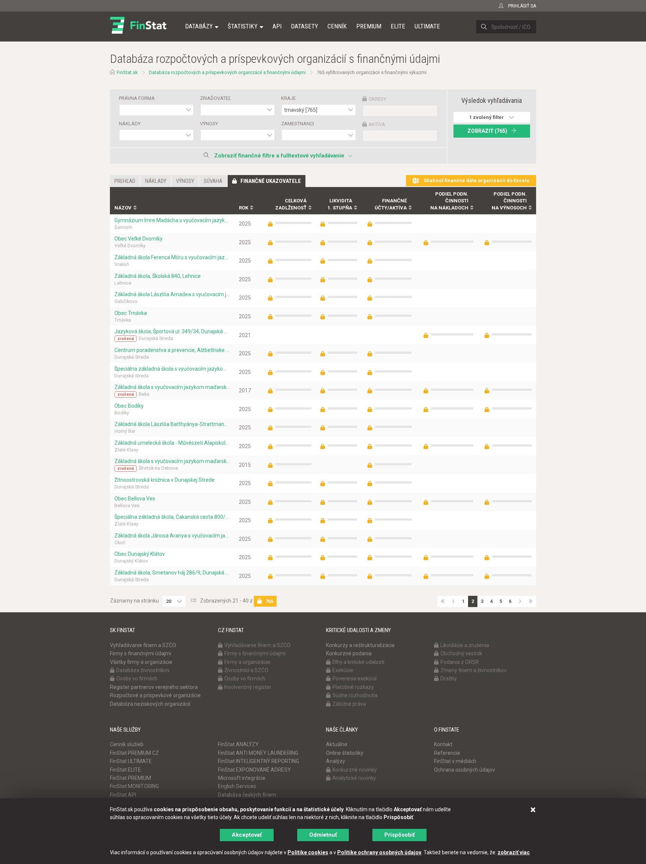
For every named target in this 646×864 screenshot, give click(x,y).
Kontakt (443, 744)
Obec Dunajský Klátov (139, 554)
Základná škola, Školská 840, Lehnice (157, 276)
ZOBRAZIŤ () (487, 131)
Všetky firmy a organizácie (141, 662)
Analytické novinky (354, 778)
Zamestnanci (297, 123)
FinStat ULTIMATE (131, 761)
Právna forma (137, 98)
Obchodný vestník (461, 653)
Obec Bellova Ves (134, 499)
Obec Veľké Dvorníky (138, 239)
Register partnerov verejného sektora (154, 687)
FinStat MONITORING (134, 786)
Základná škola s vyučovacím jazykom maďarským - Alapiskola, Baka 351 (172, 387)
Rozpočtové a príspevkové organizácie (155, 695)
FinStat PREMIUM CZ (134, 753)
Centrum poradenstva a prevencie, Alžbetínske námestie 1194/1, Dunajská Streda (172, 350)
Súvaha (213, 181)
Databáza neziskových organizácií (150, 704)
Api (277, 26)
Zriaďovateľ (215, 98)
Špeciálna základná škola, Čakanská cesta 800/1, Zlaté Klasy (172, 517)
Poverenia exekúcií (354, 678)
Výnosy (209, 123)
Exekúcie (342, 670)
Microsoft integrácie (241, 778)
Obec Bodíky (129, 406)
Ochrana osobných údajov (464, 770)
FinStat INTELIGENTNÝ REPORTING (258, 761)
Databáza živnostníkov (143, 670)
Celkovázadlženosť (291, 204)
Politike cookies (307, 852)
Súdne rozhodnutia (355, 695)
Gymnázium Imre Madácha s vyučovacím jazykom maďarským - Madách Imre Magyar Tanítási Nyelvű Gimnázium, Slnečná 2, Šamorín (172, 220)
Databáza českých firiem (247, 795)
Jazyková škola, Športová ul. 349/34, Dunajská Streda (172, 331)
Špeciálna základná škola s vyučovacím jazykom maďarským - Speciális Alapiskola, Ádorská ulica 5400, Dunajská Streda (172, 369)
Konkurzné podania (349, 653)
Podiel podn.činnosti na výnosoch (509, 201)
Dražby (448, 678)
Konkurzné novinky (354, 770)
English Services (237, 786)
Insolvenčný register (247, 687)
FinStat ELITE (125, 770)
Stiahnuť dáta (475, 180)
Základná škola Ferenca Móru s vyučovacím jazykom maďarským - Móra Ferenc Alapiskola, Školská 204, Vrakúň (172, 257)
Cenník (337, 26)
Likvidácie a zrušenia (464, 645)
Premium (368, 26)
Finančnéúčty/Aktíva (391, 204)
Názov (123, 208)
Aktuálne (336, 744)
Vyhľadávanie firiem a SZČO (143, 645)
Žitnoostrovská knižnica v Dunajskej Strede (164, 480)
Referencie (447, 753)
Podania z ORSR (459, 662)
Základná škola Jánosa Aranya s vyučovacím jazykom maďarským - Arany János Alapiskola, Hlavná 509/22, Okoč (172, 536)
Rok (243, 208)
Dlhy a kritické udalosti (358, 662)
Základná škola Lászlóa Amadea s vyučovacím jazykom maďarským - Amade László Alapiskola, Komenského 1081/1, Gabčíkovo (172, 294)
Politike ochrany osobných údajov (379, 852)
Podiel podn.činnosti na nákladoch (449, 201)
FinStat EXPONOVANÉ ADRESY (254, 770)
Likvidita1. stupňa (339, 204)
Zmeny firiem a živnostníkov (473, 670)
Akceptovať (247, 834)
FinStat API (123, 795)
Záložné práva (349, 704)
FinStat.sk (127, 72)
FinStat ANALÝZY (238, 744)
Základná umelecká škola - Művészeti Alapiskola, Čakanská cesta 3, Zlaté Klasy (172, 443)
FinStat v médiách (455, 761)
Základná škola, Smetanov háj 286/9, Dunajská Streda (172, 573)
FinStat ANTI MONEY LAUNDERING (258, 753)
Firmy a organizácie (247, 662)
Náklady (130, 123)
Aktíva (377, 124)
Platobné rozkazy (353, 687)
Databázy (199, 26)
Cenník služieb (127, 744)
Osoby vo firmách (136, 678)
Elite (398, 26)
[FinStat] (138, 31)
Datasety (304, 26)
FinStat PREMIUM (130, 778)
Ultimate (427, 26)
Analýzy (335, 761)
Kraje (288, 98)
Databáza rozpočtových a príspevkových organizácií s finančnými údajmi (227, 72)
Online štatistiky (344, 753)
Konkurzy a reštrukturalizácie (360, 645)
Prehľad (124, 181)
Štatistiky (243, 26)
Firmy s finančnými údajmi (140, 653)
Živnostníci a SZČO (246, 670)
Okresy (377, 99)
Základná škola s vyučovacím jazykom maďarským (172, 461)
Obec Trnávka (130, 313)
